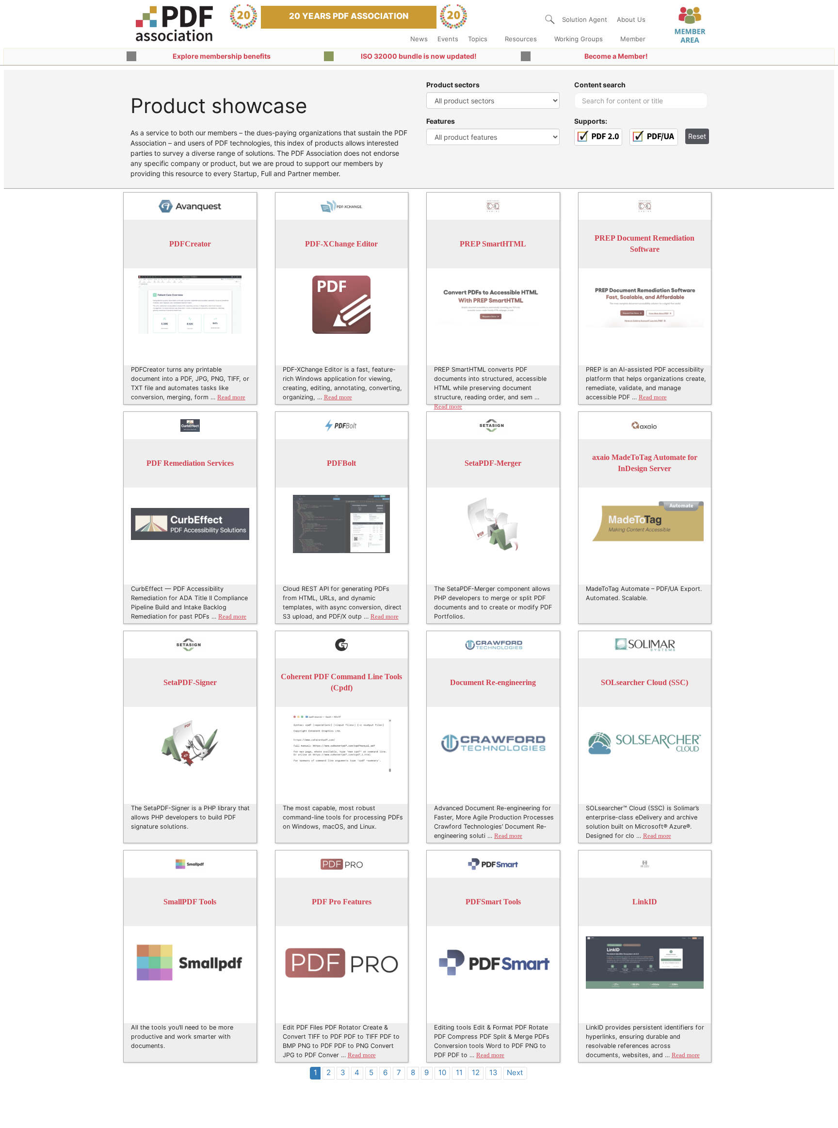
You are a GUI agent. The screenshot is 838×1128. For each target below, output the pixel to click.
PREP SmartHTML (493, 244)
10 (442, 1072)
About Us (631, 19)
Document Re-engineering (493, 682)
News (419, 39)
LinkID (644, 902)
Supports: (590, 121)
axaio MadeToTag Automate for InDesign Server (644, 463)
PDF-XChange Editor (341, 244)
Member (632, 39)
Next (515, 1072)
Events (447, 39)
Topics (477, 39)
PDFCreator (190, 244)
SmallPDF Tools (189, 902)
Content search (600, 85)
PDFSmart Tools (493, 902)
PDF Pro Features (341, 902)
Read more (231, 397)
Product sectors (453, 85)
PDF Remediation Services (190, 463)
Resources (521, 39)
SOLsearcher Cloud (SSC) (644, 682)
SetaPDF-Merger (493, 463)
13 (493, 1072)
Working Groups (578, 39)
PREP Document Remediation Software (644, 244)
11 (459, 1072)
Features (440, 121)
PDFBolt (341, 463)
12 (476, 1072)
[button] (550, 19)
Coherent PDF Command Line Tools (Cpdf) (341, 682)
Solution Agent (584, 19)
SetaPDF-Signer (190, 682)
